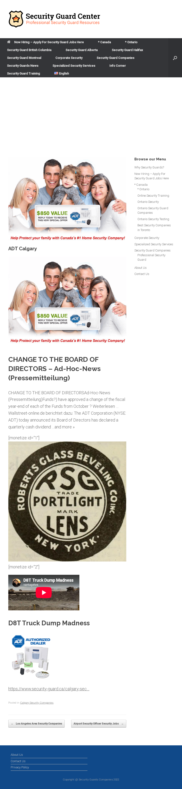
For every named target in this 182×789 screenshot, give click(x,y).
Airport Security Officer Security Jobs (99, 723)
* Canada (104, 42)
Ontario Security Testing (153, 219)
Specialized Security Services (74, 65)
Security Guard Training (23, 73)
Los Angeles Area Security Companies (36, 723)
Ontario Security (148, 202)
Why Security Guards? (149, 167)
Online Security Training (153, 195)
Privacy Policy (20, 767)
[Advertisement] (91, 121)
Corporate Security (68, 58)
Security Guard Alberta (82, 50)
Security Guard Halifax (127, 50)
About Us (140, 267)
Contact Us (141, 274)
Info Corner (117, 65)
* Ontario (131, 42)
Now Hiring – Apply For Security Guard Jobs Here (49, 42)
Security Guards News (22, 65)
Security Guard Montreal (24, 58)
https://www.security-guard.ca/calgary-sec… (48, 688)
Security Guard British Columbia (29, 50)
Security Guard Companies (115, 58)
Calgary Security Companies (37, 702)
